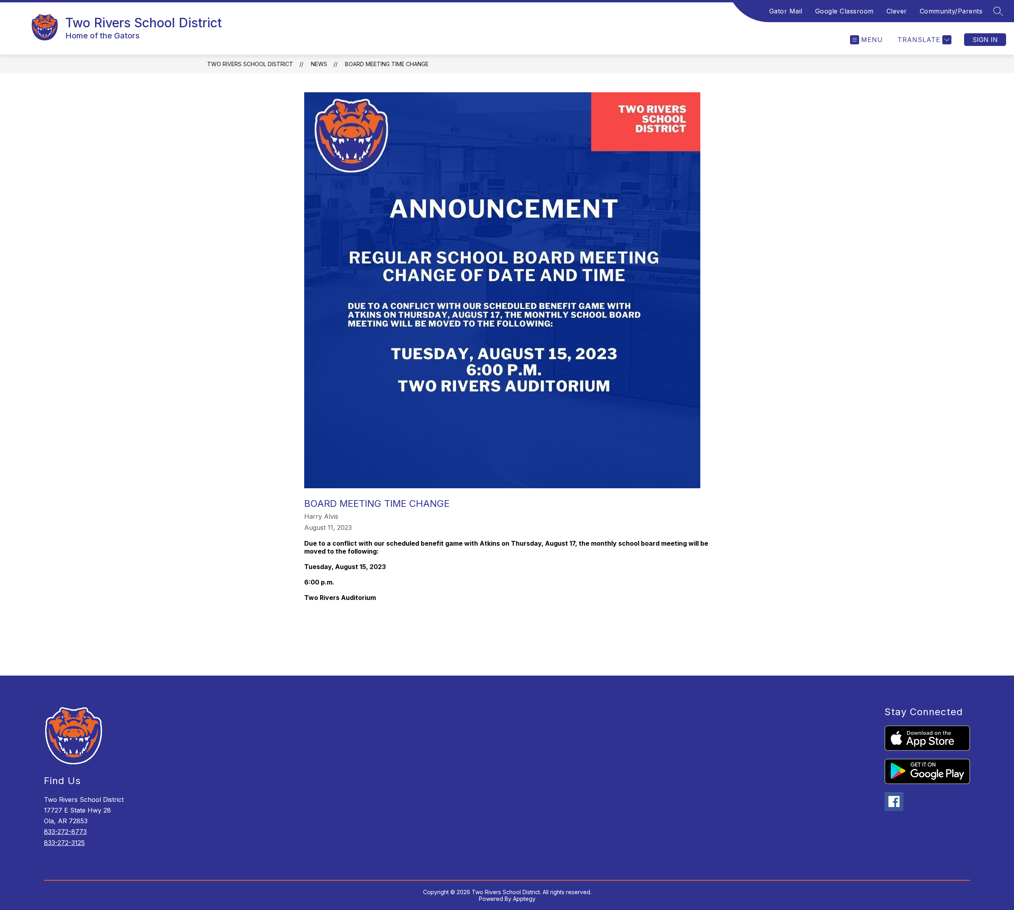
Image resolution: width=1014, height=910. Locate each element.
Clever (896, 11)
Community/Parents (951, 11)
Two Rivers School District (250, 64)
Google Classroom (844, 11)
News (319, 64)
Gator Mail (785, 11)
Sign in (985, 40)
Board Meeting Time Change (387, 64)
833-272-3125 (64, 843)
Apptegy (524, 898)
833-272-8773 (65, 832)
